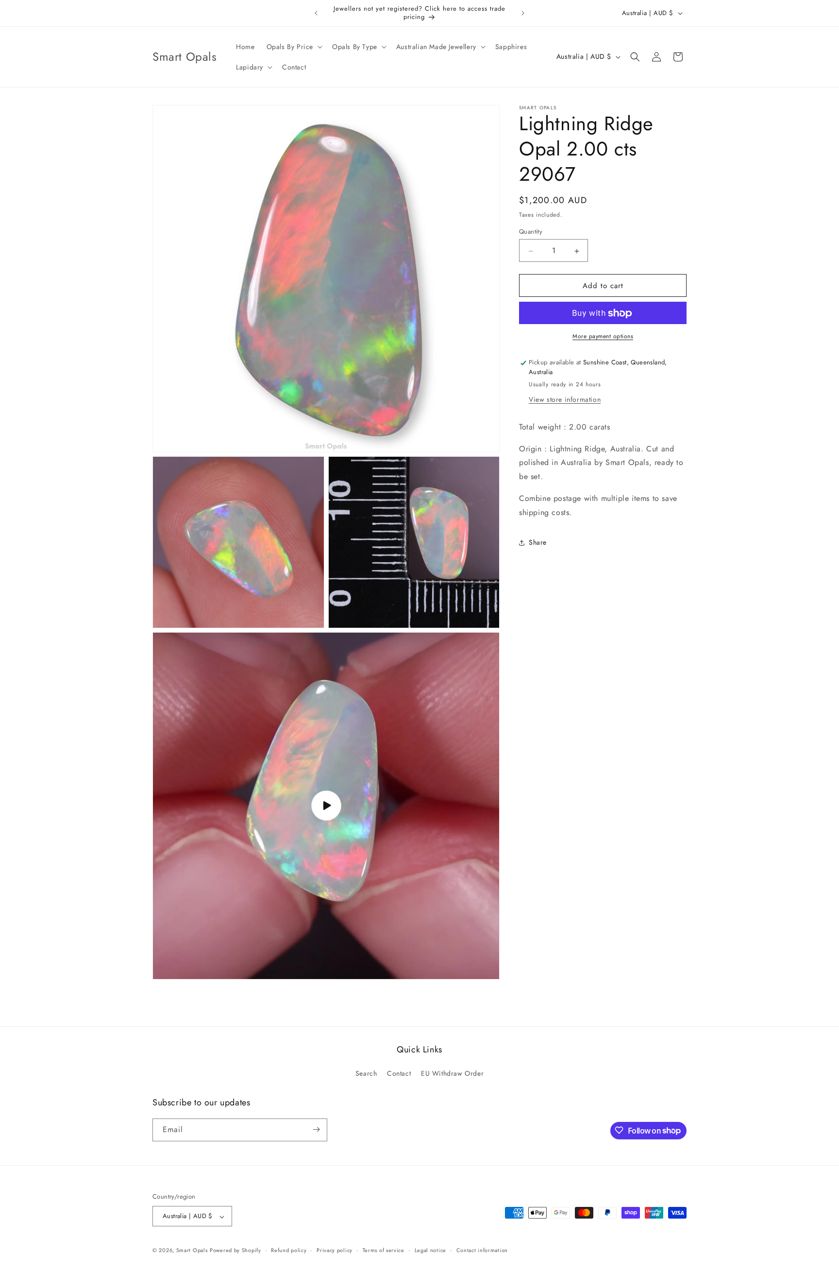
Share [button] (538, 543)
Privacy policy (334, 1250)
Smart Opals (192, 1251)
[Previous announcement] (316, 13)
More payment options (602, 336)
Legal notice (430, 1250)
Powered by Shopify (235, 1251)
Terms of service (383, 1250)
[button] (293, 46)
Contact (399, 1074)
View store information (565, 399)
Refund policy (288, 1250)
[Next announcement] (523, 13)
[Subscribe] (316, 1129)
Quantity (530, 232)
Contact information (482, 1250)
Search (366, 1074)
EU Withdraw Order (452, 1074)
